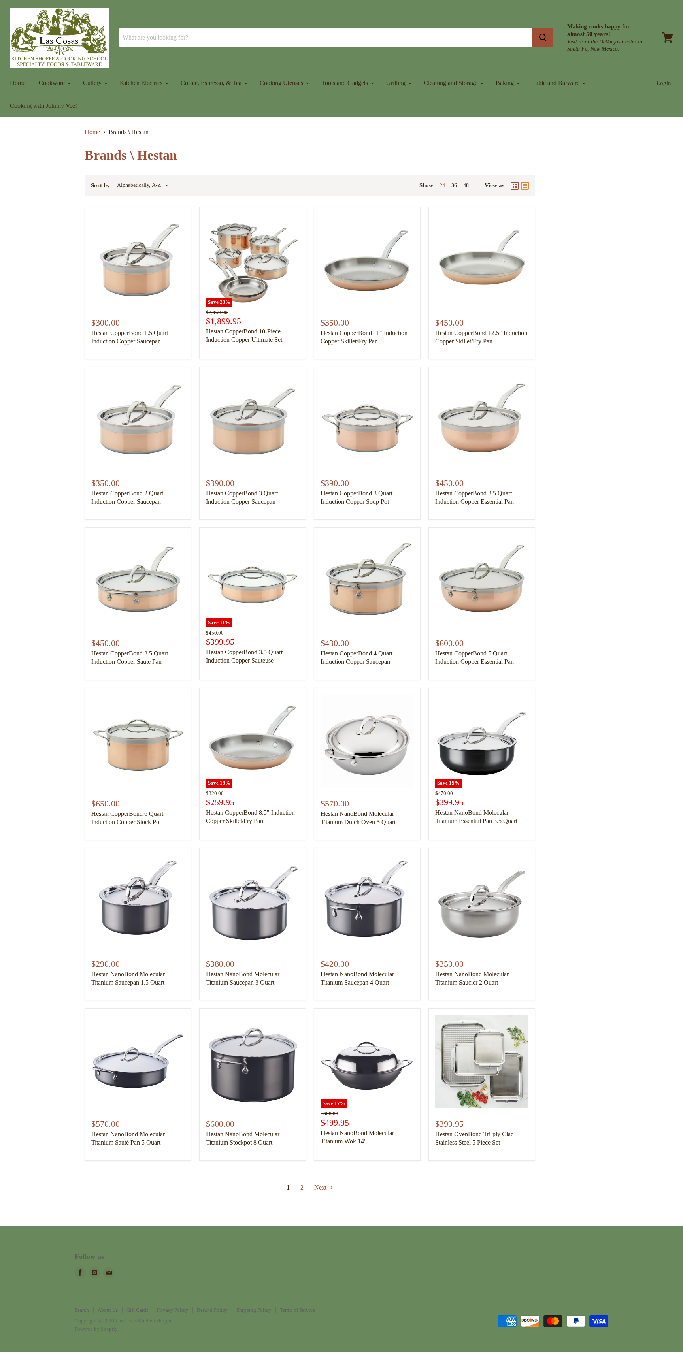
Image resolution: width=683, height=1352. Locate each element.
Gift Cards (137, 1310)
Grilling (396, 82)
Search (82, 1310)
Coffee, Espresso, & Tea (212, 82)
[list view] (525, 186)
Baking (505, 82)
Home (17, 82)
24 (442, 185)
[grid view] (515, 186)
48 (466, 185)
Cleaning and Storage (451, 82)
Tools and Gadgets (345, 82)
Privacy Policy (172, 1310)
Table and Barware (556, 82)
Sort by (100, 185)
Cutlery (93, 82)
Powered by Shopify (96, 1329)
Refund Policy (212, 1310)
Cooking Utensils (282, 82)
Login (664, 83)
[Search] (542, 37)
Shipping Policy (253, 1310)
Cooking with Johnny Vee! (43, 105)
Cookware (52, 82)
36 (454, 185)
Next (321, 1187)
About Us (108, 1310)
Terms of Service (297, 1310)
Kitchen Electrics (142, 82)
